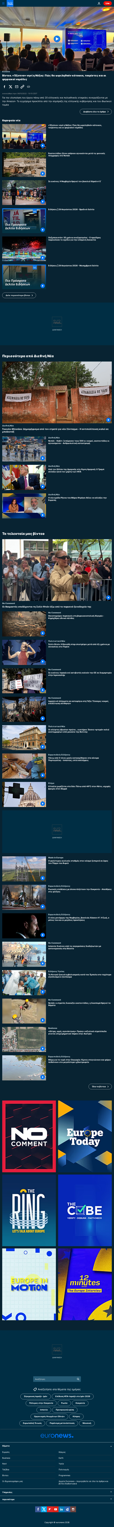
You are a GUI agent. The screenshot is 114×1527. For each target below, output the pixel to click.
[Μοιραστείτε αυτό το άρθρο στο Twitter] (10, 86)
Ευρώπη (5, 1452)
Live (108, 3)
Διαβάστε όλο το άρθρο (94, 111)
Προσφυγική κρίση (65, 1409)
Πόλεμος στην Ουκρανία (41, 1403)
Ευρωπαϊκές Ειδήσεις (59, 754)
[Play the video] (57, 39)
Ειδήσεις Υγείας (56, 971)
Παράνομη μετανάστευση (62, 1423)
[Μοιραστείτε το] (16, 86)
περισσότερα (8, 1499)
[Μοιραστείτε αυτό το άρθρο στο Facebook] (4, 86)
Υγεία (61, 1463)
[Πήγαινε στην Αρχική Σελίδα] (10, 3)
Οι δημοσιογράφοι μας (12, 1481)
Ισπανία (44, 1409)
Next (4, 1463)
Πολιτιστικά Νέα (56, 641)
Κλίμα (51, 783)
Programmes (64, 1475)
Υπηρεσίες (7, 1492)
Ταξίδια (5, 1469)
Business (52, 1028)
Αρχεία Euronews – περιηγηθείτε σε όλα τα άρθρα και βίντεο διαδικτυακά (83, 1482)
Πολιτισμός (64, 1469)
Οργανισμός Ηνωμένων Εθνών (49, 1416)
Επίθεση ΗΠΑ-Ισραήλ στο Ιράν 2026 (72, 1396)
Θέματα (5, 1446)
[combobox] (57, 1379)
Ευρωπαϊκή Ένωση (32, 1423)
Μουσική (87, 1423)
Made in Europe (55, 857)
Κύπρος (76, 1416)
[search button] (78, 1379)
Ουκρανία (80, 1403)
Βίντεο (5, 1475)
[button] (19, 295)
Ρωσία (64, 1403)
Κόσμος (62, 1452)
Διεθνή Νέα (8, 425)
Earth (61, 1458)
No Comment (8, 603)
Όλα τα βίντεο (99, 1086)
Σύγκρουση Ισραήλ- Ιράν (35, 1396)
